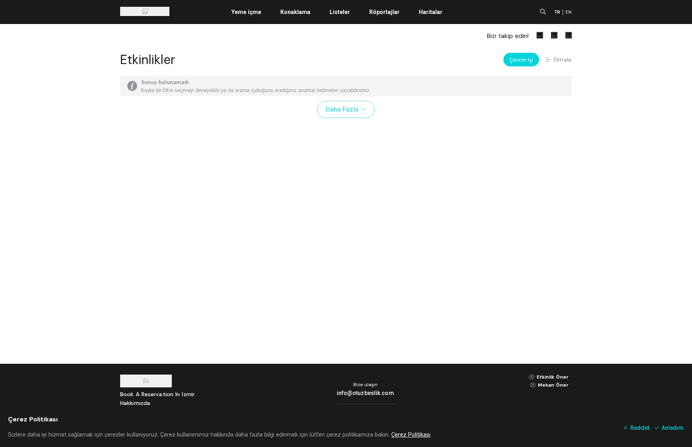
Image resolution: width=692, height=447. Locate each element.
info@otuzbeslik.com (365, 393)
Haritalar (431, 12)
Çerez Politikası (410, 434)
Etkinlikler (147, 59)
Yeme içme (246, 12)
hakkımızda (135, 403)
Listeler (340, 12)
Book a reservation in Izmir (157, 394)
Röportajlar (384, 12)
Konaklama (295, 12)
